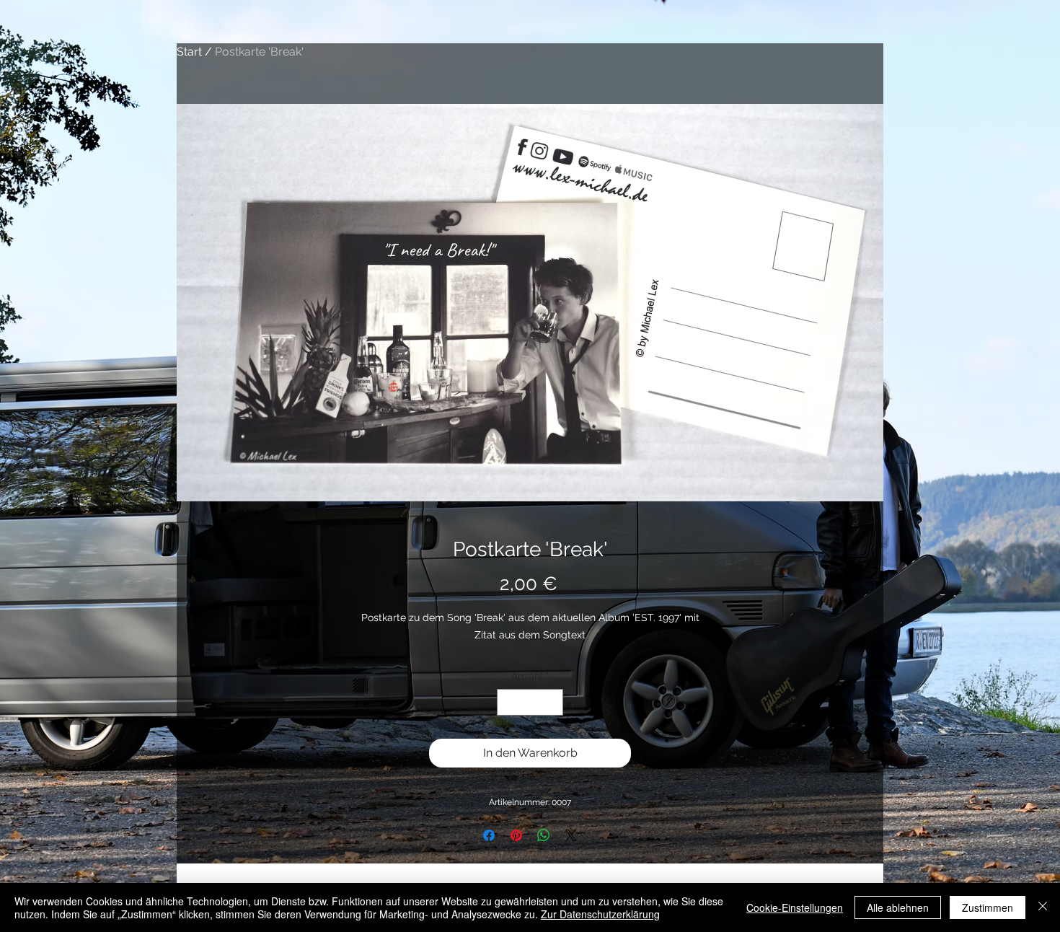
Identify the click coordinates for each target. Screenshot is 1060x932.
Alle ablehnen (898, 907)
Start (189, 51)
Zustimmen (987, 907)
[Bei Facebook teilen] (489, 835)
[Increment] (552, 702)
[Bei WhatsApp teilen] (543, 835)
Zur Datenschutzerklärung (600, 914)
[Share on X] (571, 835)
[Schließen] (1042, 907)
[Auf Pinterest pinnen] (516, 835)
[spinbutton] (530, 702)
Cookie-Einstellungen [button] (794, 907)
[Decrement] (508, 702)
